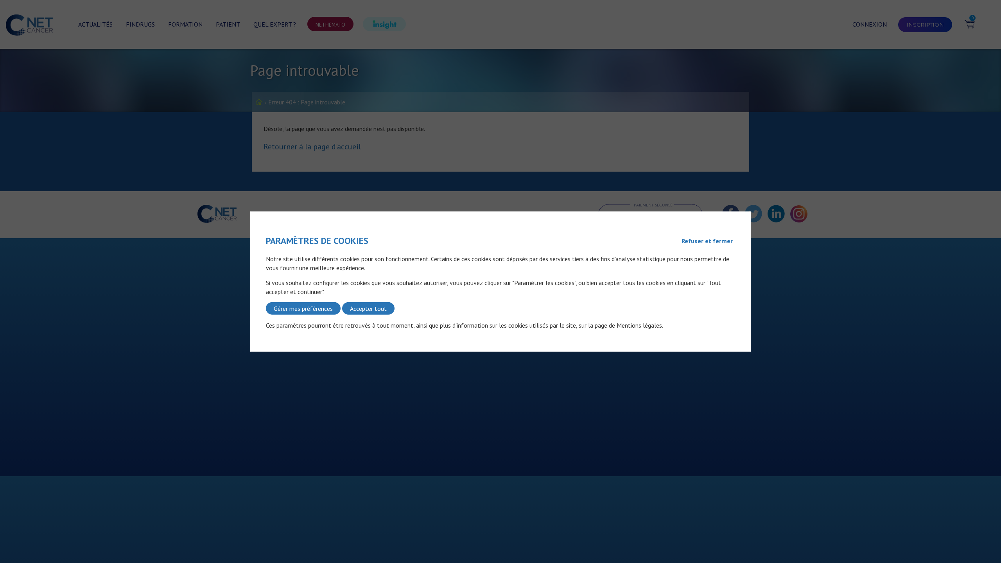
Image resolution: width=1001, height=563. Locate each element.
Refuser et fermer (707, 241)
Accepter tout (368, 308)
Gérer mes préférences (303, 308)
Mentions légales (639, 325)
